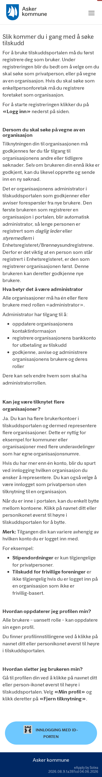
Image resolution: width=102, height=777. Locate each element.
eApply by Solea (86, 767)
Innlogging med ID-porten (56, 733)
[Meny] (91, 13)
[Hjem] (26, 12)
